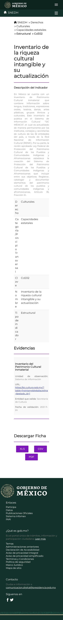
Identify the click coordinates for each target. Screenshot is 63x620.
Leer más (40, 538)
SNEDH (12, 12)
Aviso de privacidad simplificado (24, 556)
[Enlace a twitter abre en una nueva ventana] (11, 599)
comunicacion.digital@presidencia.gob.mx (31, 587)
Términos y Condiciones (20, 559)
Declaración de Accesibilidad (22, 549)
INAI (8, 519)
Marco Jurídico (14, 565)
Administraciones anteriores (22, 546)
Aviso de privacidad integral (22, 552)
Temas (9, 543)
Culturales (23, 26)
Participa (11, 507)
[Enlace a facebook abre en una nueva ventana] (7, 599)
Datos (9, 510)
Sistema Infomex (16, 516)
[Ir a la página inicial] (14, 4)
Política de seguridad (18, 562)
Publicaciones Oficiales (19, 513)
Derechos (37, 22)
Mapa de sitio (13, 568)
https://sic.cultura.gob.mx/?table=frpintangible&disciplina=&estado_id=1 (31, 390)
